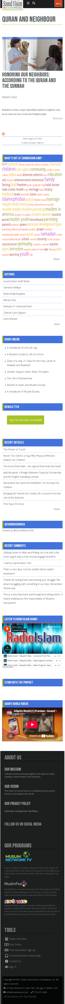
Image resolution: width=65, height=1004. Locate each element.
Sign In (12, 967)
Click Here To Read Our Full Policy (21, 811)
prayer (40, 229)
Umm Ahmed (10, 318)
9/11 (4, 164)
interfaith (25, 194)
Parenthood (36, 219)
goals (29, 185)
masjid (6, 204)
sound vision (9, 244)
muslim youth (19, 219)
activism (13, 164)
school (25, 239)
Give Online (15, 944)
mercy (24, 204)
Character (55, 164)
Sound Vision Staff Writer (16, 281)
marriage (53, 199)
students (37, 244)
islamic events (43, 194)
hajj (43, 185)
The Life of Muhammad (19, 378)
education (54, 174)
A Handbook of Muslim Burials (23, 391)
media (15, 204)
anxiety (45, 164)
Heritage (34, 189)
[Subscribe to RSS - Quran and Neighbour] (3, 134)
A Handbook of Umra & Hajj (22, 347)
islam (33, 194)
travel (26, 249)
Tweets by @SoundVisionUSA (18, 530)
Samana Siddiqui (12, 287)
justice (30, 199)
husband (7, 194)
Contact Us (15, 961)
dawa (12, 174)
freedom (22, 184)
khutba (37, 200)
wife (59, 249)
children (9, 168)
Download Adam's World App (25, 955)
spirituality (25, 243)
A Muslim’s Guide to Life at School (25, 354)
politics (33, 229)
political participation (20, 229)
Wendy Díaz (9, 97)
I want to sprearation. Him (17, 563)
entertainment (22, 179)
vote (42, 249)
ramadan (48, 233)
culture (5, 175)
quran (30, 234)
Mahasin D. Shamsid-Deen (17, 306)
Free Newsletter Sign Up (22, 950)
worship (14, 254)
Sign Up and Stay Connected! (25, 420)
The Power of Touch (14, 449)
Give (58, 3)
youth (24, 253)
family (49, 179)
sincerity (41, 239)
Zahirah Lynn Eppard (14, 312)
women (5, 255)
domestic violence (33, 174)
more (57, 324)
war (46, 249)
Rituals (18, 239)
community (38, 169)
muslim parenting (33, 209)
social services (53, 239)
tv (30, 249)
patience (16, 225)
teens (5, 249)
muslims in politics (22, 215)
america (38, 164)
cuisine (56, 170)
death (19, 175)
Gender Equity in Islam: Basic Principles (28, 371)
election (10, 180)
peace (23, 224)
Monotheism (41, 204)
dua (45, 175)
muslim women (42, 214)
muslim (50, 204)
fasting (6, 184)
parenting (51, 219)
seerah (33, 239)
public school (19, 234)
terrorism (16, 249)
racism (37, 234)
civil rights (22, 169)
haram (55, 184)
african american (26, 164)
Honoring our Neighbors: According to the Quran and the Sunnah (29, 80)
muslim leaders (12, 209)
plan (59, 224)
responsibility (8, 239)
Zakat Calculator (18, 938)
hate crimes (9, 189)
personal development (41, 224)
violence (35, 249)
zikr (31, 255)
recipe (59, 234)
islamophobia (13, 198)
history (48, 189)
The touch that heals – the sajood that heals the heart (32, 466)
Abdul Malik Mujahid (14, 293)
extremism (38, 179)
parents (6, 224)
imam (17, 194)
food (13, 184)
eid (4, 179)
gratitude (37, 185)
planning (6, 229)
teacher (54, 244)
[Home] (12, 5)
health (20, 189)
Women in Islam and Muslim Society (26, 385)
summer (45, 244)
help (26, 190)
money (31, 204)
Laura (43, 200)
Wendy (52, 249)
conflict (49, 170)
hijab (41, 190)
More (57, 259)
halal (48, 184)
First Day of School (13, 504)
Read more (58, 118)
